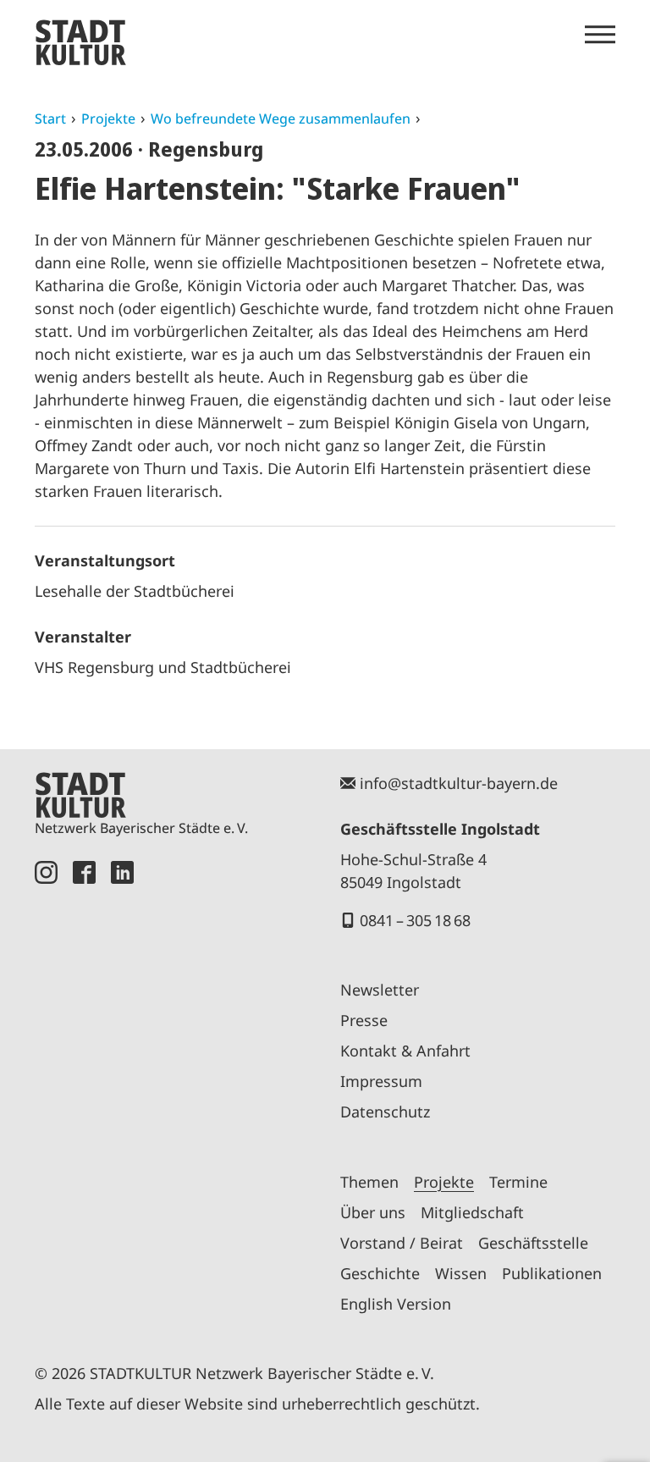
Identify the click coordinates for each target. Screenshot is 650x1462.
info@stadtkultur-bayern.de (459, 783)
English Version (395, 1304)
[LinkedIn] (122, 1092)
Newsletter (379, 989)
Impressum (381, 1081)
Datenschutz (385, 1111)
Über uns (372, 1212)
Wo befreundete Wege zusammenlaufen (280, 118)
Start (50, 118)
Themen (369, 1182)
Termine (518, 1182)
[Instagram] (46, 1092)
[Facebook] (84, 1092)
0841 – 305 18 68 (415, 920)
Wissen (461, 1273)
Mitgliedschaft (472, 1212)
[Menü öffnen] (600, 34)
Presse (364, 1020)
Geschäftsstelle (533, 1243)
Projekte (108, 118)
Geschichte (380, 1273)
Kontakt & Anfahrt (405, 1050)
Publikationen (552, 1273)
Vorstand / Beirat (401, 1243)
